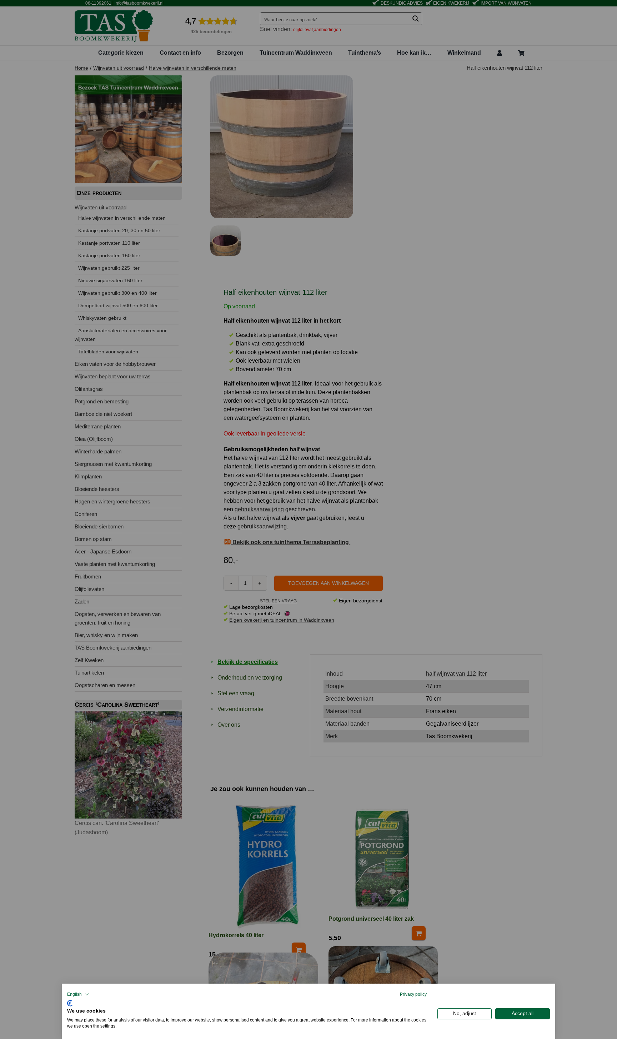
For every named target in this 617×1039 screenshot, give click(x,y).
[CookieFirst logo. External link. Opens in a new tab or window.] (69, 1002)
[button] (78, 994)
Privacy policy (413, 994)
